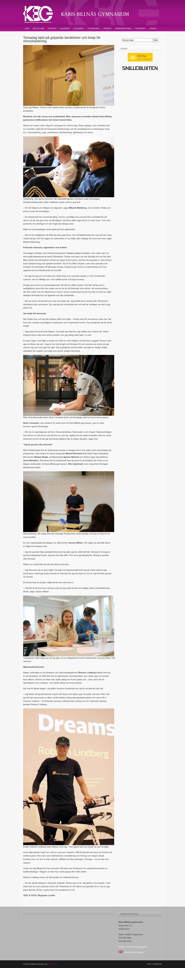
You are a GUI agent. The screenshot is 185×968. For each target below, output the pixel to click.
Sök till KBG (38, 28)
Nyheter (52, 28)
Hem (27, 28)
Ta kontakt (140, 28)
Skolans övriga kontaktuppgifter (133, 947)
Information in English (133, 952)
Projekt (107, 28)
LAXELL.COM (52, 964)
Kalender (65, 28)
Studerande (94, 28)
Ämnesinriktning (123, 28)
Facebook (157, 964)
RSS (149, 964)
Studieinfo (78, 28)
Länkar (152, 28)
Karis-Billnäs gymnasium (81, 14)
